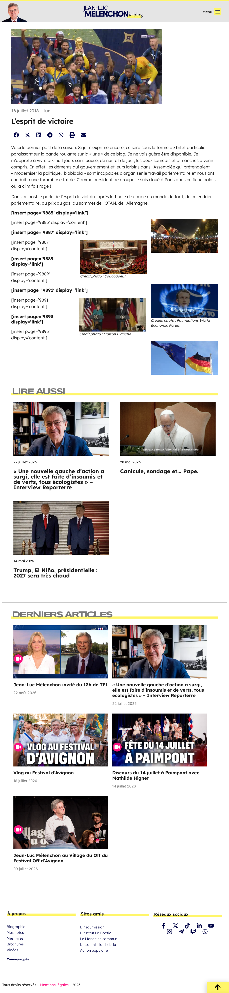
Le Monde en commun (98, 938)
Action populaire (94, 950)
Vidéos (12, 950)
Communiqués (18, 959)
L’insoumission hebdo (98, 944)
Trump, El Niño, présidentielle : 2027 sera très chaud (55, 573)
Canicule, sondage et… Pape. (160, 471)
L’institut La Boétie (95, 933)
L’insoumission (92, 927)
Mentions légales (54, 985)
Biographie (16, 926)
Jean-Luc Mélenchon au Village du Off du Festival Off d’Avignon (60, 857)
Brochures (15, 944)
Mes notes (15, 932)
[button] (217, 11)
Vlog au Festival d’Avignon (43, 772)
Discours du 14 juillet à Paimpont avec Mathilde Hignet (155, 775)
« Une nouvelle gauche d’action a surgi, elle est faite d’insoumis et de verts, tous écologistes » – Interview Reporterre (58, 479)
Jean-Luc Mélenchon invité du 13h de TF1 (60, 684)
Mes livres (15, 938)
